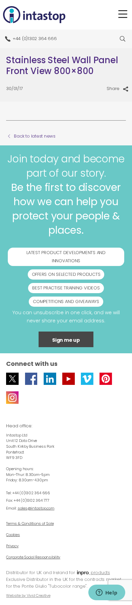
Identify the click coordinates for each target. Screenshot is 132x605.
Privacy (12, 546)
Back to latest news (35, 136)
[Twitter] (12, 379)
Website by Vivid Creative (28, 595)
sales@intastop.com (36, 508)
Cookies (13, 534)
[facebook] (31, 379)
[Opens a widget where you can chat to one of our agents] (106, 593)
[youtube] (68, 379)
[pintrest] (106, 379)
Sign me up (66, 340)
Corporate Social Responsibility (33, 557)
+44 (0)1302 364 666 (35, 38)
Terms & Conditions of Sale (29, 523)
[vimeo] (87, 379)
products (99, 572)
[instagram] (12, 397)
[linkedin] (50, 379)
